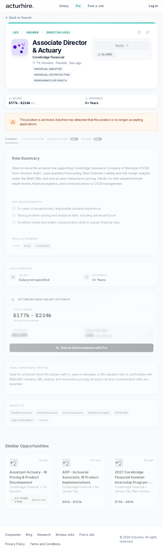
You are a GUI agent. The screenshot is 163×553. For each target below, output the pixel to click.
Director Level (58, 32)
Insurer (32, 32)
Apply (119, 45)
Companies (13, 534)
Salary (64, 6)
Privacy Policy (15, 544)
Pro (78, 6)
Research (44, 534)
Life (15, 32)
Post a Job (96, 6)
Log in (153, 6)
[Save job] (139, 33)
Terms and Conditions (45, 544)
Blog (29, 534)
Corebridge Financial (48, 57)
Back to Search (20, 17)
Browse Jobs (65, 534)
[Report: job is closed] (148, 33)
